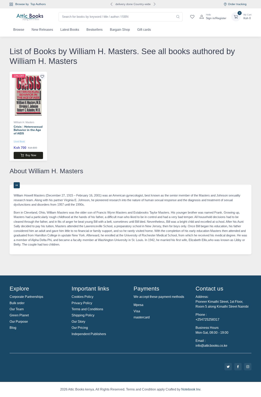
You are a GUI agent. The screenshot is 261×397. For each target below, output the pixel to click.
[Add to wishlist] (42, 76)
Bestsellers (94, 29)
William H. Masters (24, 122)
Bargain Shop (120, 29)
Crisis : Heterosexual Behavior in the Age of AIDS (28, 130)
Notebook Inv (190, 389)
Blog (13, 327)
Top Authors (38, 4)
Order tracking (237, 4)
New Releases (42, 29)
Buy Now (30, 155)
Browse (18, 29)
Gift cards (144, 29)
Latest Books (69, 29)
